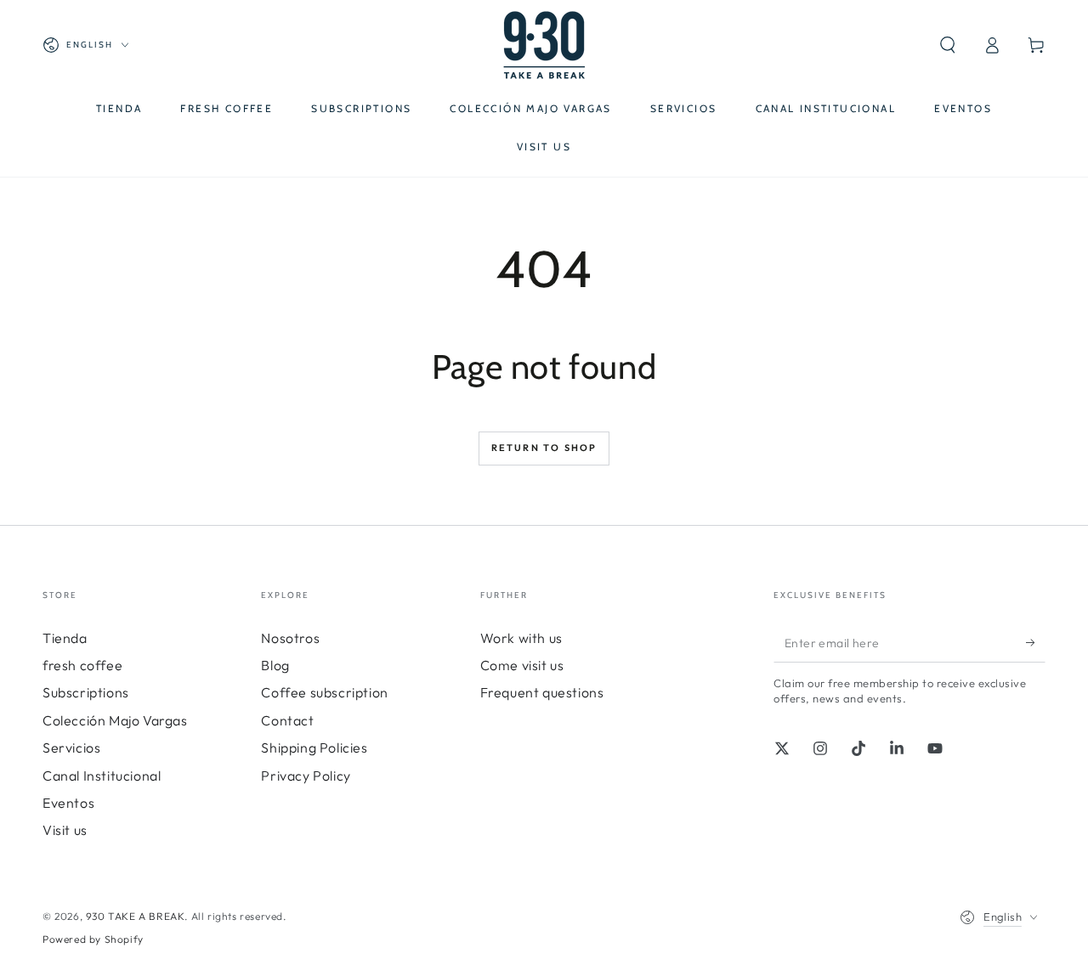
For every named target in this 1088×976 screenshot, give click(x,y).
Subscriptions (85, 692)
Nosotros (290, 637)
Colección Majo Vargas (115, 720)
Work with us (521, 637)
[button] (948, 45)
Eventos (68, 802)
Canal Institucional (101, 775)
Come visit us (522, 665)
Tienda (65, 637)
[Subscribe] (1036, 643)
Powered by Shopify (93, 939)
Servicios (71, 747)
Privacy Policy (305, 775)
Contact (287, 720)
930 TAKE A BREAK (135, 916)
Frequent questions (542, 692)
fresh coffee (82, 665)
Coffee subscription (324, 692)
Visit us (65, 829)
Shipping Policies (314, 747)
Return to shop (544, 448)
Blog (275, 665)
